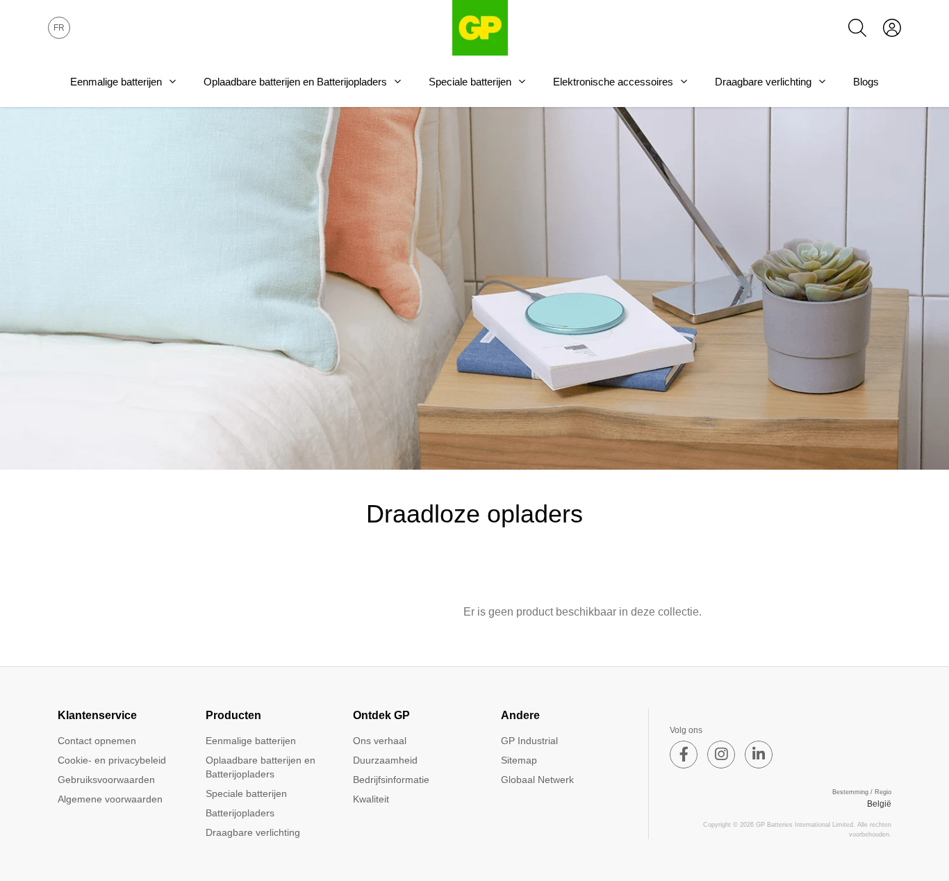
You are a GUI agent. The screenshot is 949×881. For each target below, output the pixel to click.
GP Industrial (529, 740)
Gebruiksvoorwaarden (106, 779)
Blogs (866, 82)
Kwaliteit (371, 799)
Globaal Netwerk (537, 779)
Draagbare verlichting (763, 82)
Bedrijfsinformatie (391, 779)
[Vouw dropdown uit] (172, 81)
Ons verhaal (379, 740)
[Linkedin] (759, 754)
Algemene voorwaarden (110, 799)
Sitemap (519, 760)
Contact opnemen (97, 740)
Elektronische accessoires (613, 82)
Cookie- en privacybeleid (112, 760)
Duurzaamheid (385, 760)
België (879, 804)
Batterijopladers (240, 812)
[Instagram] (721, 754)
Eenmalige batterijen (116, 82)
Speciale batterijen (470, 82)
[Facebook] (684, 754)
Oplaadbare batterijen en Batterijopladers (295, 82)
